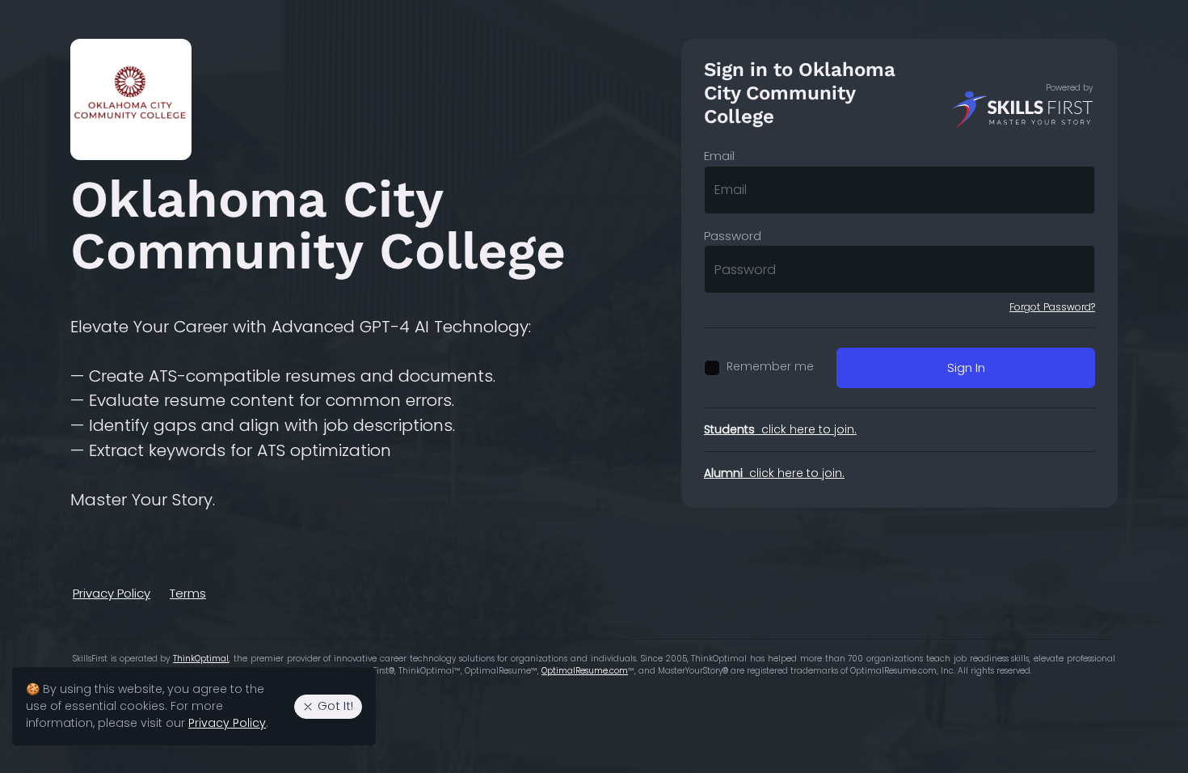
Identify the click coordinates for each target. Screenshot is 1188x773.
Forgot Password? (1052, 307)
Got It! (335, 705)
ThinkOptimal (201, 659)
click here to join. (780, 429)
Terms (188, 593)
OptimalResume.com (584, 671)
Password (732, 235)
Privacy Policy (111, 593)
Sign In (966, 367)
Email (719, 155)
